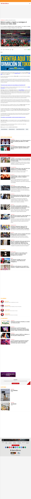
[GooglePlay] (25, 447)
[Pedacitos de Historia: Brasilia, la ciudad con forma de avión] (5, 323)
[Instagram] (11, 447)
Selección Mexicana (4, 129)
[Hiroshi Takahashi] (2, 306)
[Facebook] (1, 49)
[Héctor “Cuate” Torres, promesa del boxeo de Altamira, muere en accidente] (5, 235)
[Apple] (23, 447)
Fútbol (27, 129)
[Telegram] (6, 49)
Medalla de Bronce (11, 129)
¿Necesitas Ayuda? (15, 445)
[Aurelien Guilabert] (2, 314)
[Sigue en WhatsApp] (28, 49)
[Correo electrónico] (8, 49)
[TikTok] (13, 447)
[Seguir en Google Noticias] (29, 49)
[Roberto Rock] (2, 301)
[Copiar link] (10, 49)
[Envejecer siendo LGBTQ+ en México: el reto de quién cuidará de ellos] (5, 335)
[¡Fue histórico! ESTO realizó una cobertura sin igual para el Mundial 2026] (5, 189)
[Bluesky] (17, 447)
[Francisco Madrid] (2, 310)
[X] (3, 49)
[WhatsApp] (5, 49)
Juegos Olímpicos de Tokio (20, 129)
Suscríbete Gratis (15, 383)
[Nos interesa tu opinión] (15, 440)
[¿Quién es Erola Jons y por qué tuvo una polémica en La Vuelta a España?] (5, 170)
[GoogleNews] (21, 447)
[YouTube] (9, 447)
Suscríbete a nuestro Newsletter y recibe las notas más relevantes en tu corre (13, 117)
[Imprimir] (12, 49)
